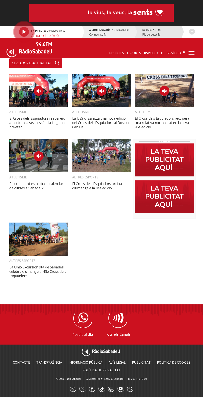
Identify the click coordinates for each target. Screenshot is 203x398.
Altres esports (85, 177)
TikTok (101, 388)
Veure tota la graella (192, 32)
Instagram (73, 388)
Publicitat (141, 362)
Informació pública (85, 362)
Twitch (111, 388)
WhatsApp (130, 388)
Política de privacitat (101, 370)
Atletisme (18, 111)
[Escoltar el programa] (44, 32)
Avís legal (117, 362)
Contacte (21, 362)
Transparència (49, 362)
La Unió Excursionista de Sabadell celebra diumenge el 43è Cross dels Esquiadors (37, 271)
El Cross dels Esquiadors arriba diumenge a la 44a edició (97, 185)
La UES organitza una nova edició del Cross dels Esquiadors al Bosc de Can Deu (101, 122)
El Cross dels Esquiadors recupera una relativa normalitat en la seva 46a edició (162, 122)
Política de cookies (173, 362)
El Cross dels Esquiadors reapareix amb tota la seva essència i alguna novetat (36, 122)
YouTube (120, 388)
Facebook (92, 388)
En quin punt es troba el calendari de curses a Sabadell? (36, 185)
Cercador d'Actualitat (32, 63)
